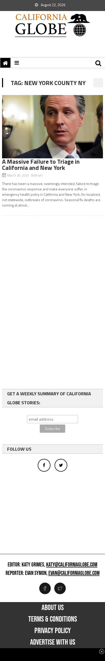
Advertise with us (52, 642)
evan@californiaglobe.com (74, 573)
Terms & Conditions (52, 619)
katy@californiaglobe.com (71, 564)
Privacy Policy (52, 630)
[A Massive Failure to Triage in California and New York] (52, 126)
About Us (53, 607)
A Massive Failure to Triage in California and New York (41, 164)
